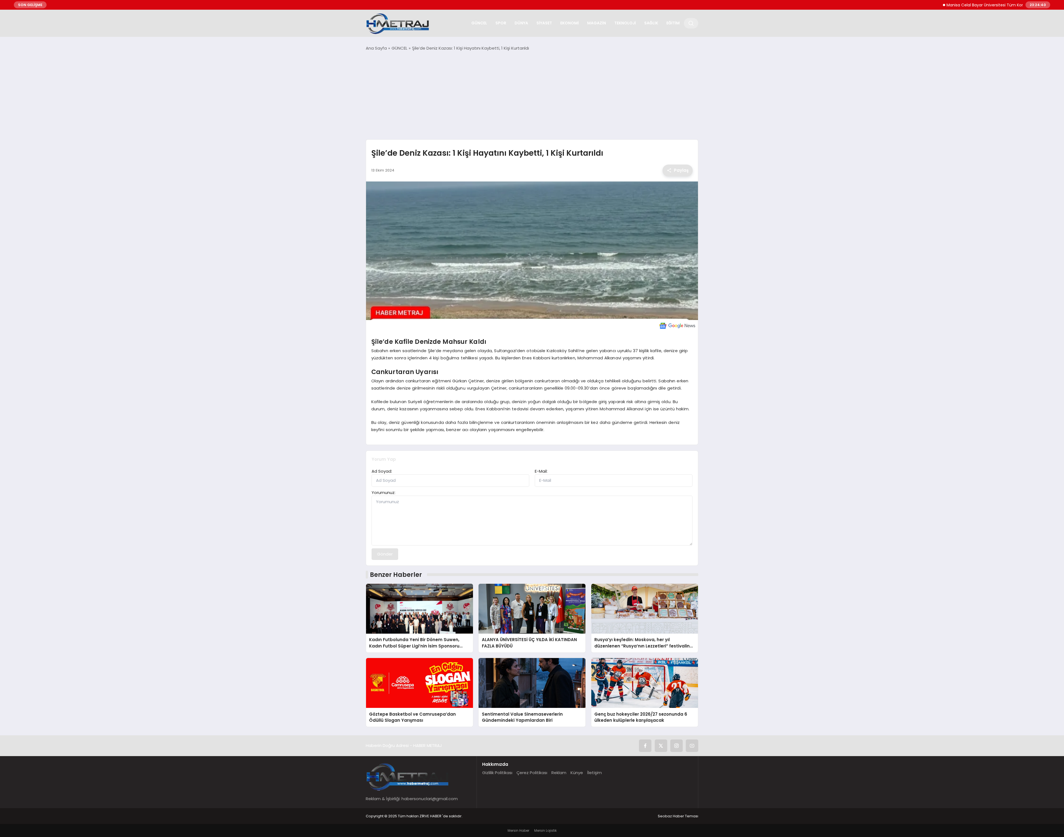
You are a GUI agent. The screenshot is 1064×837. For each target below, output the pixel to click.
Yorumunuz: (383, 492)
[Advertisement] (532, 95)
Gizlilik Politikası (497, 772)
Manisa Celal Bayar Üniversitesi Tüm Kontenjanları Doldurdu (973, 5)
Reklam (558, 772)
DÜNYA (521, 23)
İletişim (594, 772)
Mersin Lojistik (545, 830)
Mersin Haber (518, 830)
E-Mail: (541, 471)
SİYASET (544, 23)
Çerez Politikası (531, 772)
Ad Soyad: (382, 471)
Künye (577, 772)
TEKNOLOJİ (625, 23)
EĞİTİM (673, 23)
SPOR (500, 23)
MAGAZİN (596, 23)
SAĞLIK (651, 23)
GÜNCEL (479, 23)
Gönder (385, 554)
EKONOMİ (569, 23)
